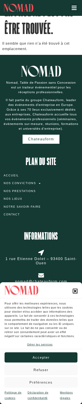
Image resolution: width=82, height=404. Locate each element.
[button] (75, 291)
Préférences (41, 382)
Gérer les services (40, 344)
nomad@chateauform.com (41, 281)
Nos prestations (20, 191)
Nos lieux (13, 198)
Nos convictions (20, 183)
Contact (12, 214)
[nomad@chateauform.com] (41, 275)
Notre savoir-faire (22, 206)
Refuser (41, 370)
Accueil (11, 175)
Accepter (41, 357)
